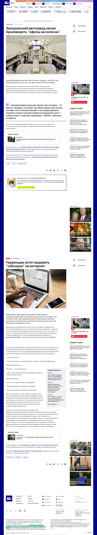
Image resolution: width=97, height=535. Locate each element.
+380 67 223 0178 (60, 511)
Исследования (48, 505)
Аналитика (47, 502)
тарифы (25, 457)
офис (8, 163)
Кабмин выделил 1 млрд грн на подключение (27, 451)
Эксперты (58, 7)
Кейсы (59, 499)
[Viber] (57, 170)
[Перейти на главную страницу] (7, 2)
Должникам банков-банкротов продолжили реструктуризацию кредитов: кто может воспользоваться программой (79, 122)
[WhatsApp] (61, 170)
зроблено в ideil (87, 532)
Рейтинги (28, 1)
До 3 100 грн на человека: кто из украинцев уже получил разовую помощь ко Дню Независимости (79, 131)
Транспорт (9, 24)
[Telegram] (50, 170)
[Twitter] (54, 170)
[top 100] (12, 2)
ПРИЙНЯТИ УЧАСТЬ (26, 187)
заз (14, 163)
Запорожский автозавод (29, 147)
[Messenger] (65, 170)
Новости (50, 7)
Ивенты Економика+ (80, 1)
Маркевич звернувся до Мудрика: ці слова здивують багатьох (78, 483)
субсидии (17, 457)
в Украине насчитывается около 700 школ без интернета (39, 445)
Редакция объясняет (60, 505)
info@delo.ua (78, 515)
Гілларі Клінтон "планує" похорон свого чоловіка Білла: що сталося (80, 219)
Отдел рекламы (79, 498)
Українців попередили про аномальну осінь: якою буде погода (78, 234)
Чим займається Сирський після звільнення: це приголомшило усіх (80, 249)
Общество (43, 7)
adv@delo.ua (59, 513)
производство (22, 163)
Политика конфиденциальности (81, 501)
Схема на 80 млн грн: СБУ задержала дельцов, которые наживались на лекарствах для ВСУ (80, 147)
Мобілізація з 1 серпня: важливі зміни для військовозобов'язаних (80, 454)
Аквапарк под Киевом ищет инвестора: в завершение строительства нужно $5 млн (78, 156)
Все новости (82, 26)
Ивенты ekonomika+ (33, 503)
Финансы (22, 7)
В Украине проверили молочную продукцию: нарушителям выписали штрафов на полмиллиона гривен (80, 139)
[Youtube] (20, 510)
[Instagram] (24, 510)
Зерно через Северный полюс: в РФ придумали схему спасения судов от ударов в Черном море (80, 113)
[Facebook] (47, 170)
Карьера (30, 7)
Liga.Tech (52, 337)
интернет (9, 457)
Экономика (9, 7)
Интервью (60, 502)
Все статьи (81, 31)
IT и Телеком (15, 258)
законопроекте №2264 (13, 337)
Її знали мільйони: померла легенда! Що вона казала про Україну (79, 468)
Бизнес (16, 7)
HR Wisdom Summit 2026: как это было (79, 98)
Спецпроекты (54, 1)
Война (36, 7)
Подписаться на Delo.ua (80, 102)
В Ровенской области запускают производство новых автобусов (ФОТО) (35, 140)
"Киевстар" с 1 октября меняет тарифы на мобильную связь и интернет (34, 438)
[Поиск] (90, 7)
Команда (77, 496)
